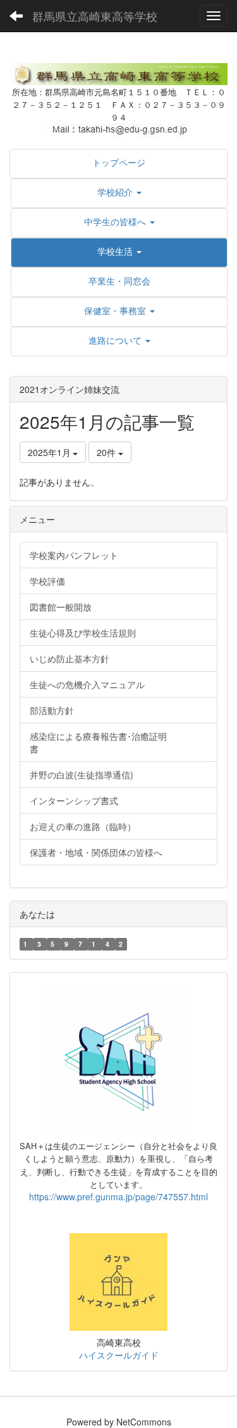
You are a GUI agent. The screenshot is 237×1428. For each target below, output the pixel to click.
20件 (107, 452)
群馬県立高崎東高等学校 (94, 16)
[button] (119, 191)
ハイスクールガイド (119, 1355)
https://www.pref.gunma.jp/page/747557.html (118, 1196)
